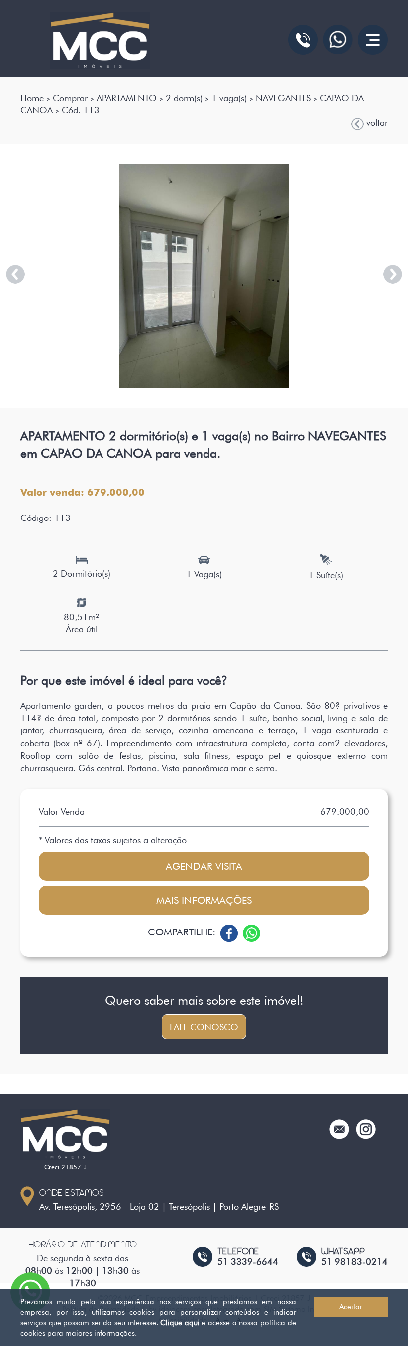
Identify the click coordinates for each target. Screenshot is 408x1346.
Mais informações (204, 900)
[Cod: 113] (204, 276)
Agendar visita (204, 866)
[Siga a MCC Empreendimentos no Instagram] (366, 1128)
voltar (376, 122)
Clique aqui (180, 1322)
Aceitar (350, 1306)
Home (32, 98)
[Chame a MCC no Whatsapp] (338, 39)
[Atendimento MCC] (303, 40)
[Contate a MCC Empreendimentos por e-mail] (339, 1128)
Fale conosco (204, 1027)
